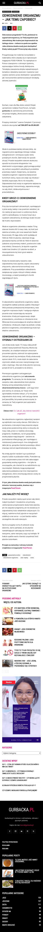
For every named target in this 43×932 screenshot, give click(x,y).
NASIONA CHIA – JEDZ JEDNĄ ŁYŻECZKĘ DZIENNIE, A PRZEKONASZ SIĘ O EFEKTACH (25, 663)
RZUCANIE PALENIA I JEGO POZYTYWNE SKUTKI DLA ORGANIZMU (24, 642)
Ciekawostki (28, 8)
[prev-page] (3, 671)
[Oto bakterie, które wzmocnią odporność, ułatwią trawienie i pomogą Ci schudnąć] (7, 610)
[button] (3, 3)
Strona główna (6, 8)
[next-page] (7, 671)
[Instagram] (15, 831)
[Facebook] (4, 28)
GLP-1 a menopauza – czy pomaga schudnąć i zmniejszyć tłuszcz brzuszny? (18, 772)
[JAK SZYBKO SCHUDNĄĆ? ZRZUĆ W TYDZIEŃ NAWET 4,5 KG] (7, 873)
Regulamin (6, 845)
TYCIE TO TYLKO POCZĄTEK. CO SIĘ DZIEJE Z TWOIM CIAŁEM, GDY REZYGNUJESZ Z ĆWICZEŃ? (27, 652)
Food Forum (16, 488)
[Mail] (21, 831)
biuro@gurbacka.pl (27, 825)
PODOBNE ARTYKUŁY (11, 598)
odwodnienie (27, 555)
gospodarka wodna (14, 555)
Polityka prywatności (10, 842)
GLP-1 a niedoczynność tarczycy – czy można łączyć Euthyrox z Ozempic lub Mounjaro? (21, 779)
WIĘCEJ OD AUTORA (12, 602)
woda (32, 557)
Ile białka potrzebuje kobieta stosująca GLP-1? (19, 785)
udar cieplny (24, 557)
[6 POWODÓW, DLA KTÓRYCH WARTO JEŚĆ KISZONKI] (7, 621)
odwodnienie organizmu (10, 557)
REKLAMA (5, 849)
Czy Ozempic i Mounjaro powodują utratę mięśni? (19, 790)
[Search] (40, 3)
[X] (9, 28)
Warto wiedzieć (18, 8)
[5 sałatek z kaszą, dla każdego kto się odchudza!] (7, 884)
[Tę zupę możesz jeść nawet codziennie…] (7, 863)
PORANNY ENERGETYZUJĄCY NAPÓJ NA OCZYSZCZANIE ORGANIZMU (11, 587)
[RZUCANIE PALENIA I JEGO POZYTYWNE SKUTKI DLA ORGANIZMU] (7, 642)
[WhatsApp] (19, 28)
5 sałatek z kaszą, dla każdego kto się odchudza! (28, 882)
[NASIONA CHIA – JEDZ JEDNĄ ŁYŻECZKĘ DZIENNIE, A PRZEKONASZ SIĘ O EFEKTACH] (7, 663)
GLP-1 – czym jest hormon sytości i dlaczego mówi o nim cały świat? (20, 766)
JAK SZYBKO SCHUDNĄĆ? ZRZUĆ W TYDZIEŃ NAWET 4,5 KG (27, 871)
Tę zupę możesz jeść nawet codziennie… (26, 861)
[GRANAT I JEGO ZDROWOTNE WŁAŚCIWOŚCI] (7, 632)
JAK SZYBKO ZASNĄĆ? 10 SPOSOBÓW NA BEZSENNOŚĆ (31, 586)
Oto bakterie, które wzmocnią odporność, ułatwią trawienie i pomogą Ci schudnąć (27, 610)
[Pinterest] (14, 28)
